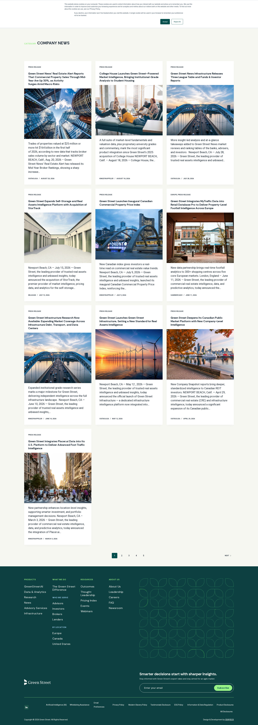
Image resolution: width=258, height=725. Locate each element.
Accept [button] (165, 21)
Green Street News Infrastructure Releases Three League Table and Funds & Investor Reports (197, 77)
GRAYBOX (229, 720)
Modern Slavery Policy (137, 705)
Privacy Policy (118, 705)
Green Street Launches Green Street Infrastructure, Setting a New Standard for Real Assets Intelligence (128, 321)
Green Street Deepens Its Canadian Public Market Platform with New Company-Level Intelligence (197, 321)
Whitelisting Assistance (79, 705)
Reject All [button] (177, 21)
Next (227, 556)
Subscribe (223, 688)
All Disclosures (226, 711)
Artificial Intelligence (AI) (56, 705)
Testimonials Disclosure (160, 705)
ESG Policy (178, 705)
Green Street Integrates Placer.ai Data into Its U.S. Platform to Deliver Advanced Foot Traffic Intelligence (56, 445)
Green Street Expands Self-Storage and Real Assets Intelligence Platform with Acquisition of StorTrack (57, 204)
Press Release (34, 67)
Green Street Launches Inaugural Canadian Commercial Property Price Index (125, 202)
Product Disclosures (225, 705)
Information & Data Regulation (200, 705)
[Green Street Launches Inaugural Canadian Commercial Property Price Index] (129, 234)
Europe (174, 195)
